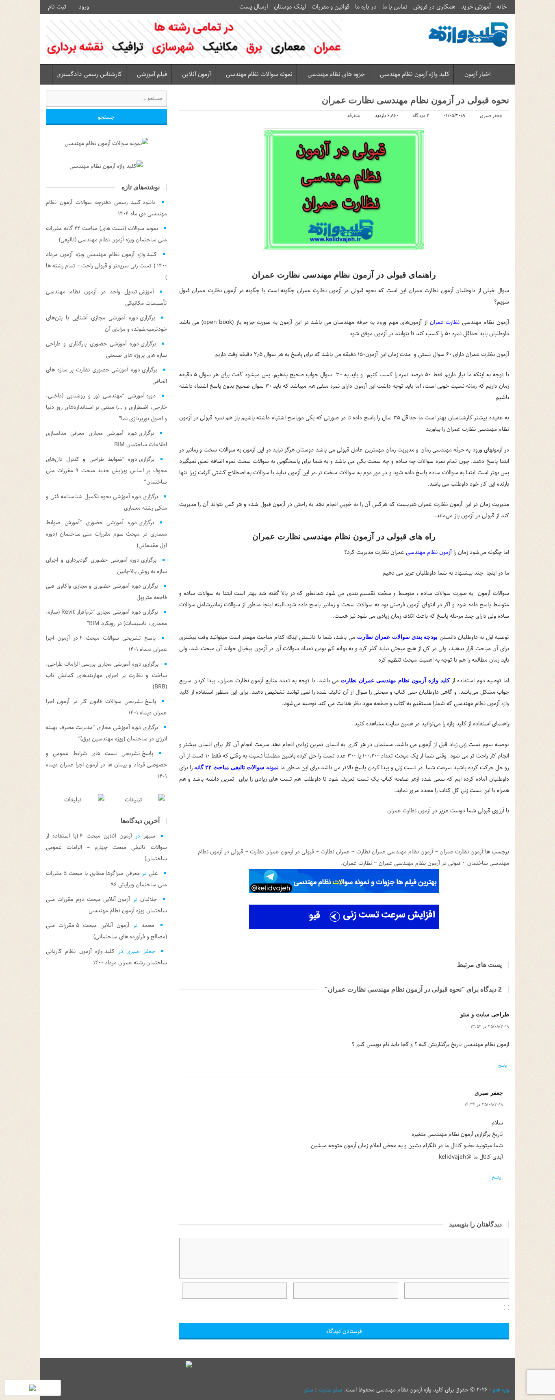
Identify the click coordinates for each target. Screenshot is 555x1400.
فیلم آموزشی (152, 74)
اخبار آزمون (477, 74)
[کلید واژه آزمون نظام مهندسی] (468, 34)
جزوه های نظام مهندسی (336, 74)
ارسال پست (253, 7)
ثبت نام (58, 7)
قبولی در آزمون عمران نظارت (282, 852)
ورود (84, 7)
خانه (501, 7)
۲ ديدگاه (421, 115)
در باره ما (366, 7)
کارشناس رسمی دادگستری (89, 74)
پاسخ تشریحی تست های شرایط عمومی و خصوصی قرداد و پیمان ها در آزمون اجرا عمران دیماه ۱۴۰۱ (106, 765)
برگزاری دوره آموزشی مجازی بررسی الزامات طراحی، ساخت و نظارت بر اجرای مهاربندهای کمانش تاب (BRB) (106, 675)
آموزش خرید (476, 7)
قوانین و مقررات (330, 7)
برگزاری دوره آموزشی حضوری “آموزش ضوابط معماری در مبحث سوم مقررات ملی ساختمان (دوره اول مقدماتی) (106, 534)
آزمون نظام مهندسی (429, 552)
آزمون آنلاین (196, 74)
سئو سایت (330, 1390)
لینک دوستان (290, 7)
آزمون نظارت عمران (409, 811)
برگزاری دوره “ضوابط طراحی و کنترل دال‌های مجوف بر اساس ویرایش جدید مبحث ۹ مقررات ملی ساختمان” (106, 470)
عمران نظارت (335, 852)
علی (153, 873)
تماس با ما (395, 7)
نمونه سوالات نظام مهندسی (259, 74)
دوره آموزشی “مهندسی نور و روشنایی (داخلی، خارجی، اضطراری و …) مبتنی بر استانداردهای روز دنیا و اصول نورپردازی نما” (106, 407)
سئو (308, 1390)
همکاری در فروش (434, 7)
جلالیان (148, 899)
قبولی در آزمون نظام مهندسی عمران (420, 863)
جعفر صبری (491, 115)
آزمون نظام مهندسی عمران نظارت (394, 852)
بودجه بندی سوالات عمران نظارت (397, 637)
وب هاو (501, 1390)
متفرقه (353, 115)
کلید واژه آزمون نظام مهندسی (414, 74)
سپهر (149, 836)
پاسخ (502, 1065)
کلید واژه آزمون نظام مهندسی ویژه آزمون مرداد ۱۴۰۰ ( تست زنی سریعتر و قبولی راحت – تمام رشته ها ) (106, 266)
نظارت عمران (445, 322)
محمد (147, 925)
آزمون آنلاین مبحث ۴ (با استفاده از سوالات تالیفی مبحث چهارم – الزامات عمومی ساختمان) (106, 847)
